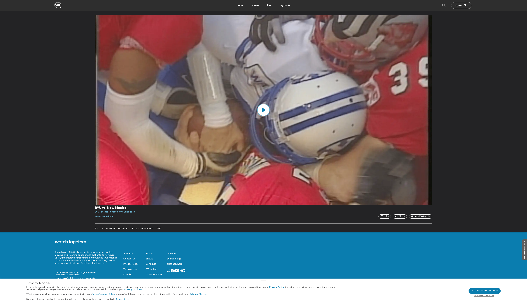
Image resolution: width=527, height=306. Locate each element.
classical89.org (174, 264)
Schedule (151, 264)
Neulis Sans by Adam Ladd (69, 275)
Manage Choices (484, 296)
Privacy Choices (198, 294)
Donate (127, 274)
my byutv (285, 5)
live (269, 5)
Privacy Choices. (133, 289)
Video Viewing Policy (103, 294)
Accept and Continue (485, 291)
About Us (128, 254)
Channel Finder (154, 274)
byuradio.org (174, 259)
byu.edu (171, 254)
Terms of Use (130, 269)
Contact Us (129, 259)
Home (149, 254)
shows (255, 5)
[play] (263, 110)
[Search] (443, 5)
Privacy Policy (130, 264)
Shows (149, 259)
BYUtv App (151, 269)
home (240, 5)
